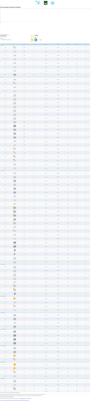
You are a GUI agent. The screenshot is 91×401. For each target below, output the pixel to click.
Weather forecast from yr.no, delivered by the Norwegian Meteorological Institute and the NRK (10, 392)
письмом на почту (23, 398)
